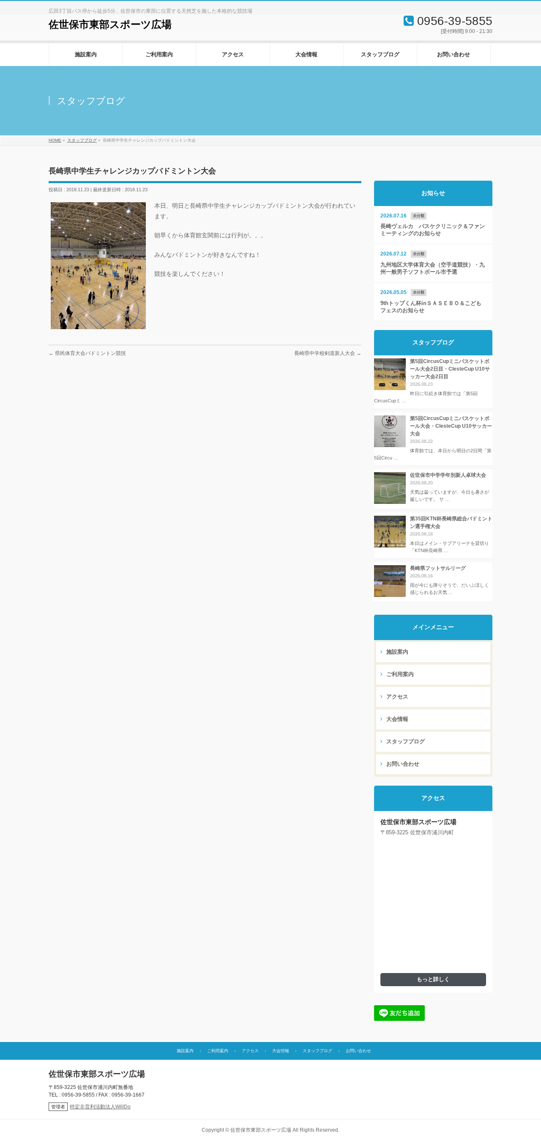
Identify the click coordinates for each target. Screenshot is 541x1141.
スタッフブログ (405, 742)
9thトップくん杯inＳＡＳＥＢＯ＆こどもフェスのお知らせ (430, 306)
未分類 (418, 216)
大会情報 (396, 719)
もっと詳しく (433, 979)
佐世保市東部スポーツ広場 (110, 24)
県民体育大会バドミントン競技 (87, 353)
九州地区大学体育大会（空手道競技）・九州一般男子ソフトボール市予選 (432, 268)
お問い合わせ (402, 764)
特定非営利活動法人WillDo (100, 1107)
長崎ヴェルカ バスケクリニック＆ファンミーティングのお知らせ (432, 229)
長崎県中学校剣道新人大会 (327, 353)
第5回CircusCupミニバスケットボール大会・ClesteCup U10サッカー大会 (451, 426)
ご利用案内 (399, 674)
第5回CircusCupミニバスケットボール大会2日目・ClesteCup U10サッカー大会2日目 (450, 368)
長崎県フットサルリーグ (438, 568)
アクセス (396, 697)
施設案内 (396, 652)
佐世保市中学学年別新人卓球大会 (448, 475)
